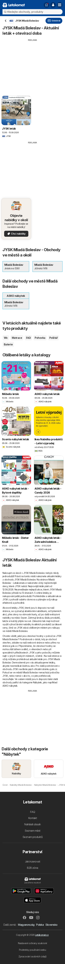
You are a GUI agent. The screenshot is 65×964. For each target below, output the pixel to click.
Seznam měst (32, 830)
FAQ (32, 812)
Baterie (8, 344)
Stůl (28, 337)
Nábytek (37, 682)
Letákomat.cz (41, 934)
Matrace (17, 337)
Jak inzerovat (32, 861)
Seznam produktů (32, 837)
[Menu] (59, 5)
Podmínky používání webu (32, 949)
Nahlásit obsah (32, 824)
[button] (53, 5)
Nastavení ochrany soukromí (32, 943)
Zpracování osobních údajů (32, 956)
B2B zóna (32, 867)
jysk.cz (14, 645)
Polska (40, 924)
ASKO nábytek (10, 685)
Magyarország (26, 924)
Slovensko (51, 924)
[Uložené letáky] (46, 5)
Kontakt (32, 818)
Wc (6, 337)
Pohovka (40, 337)
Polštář (53, 337)
